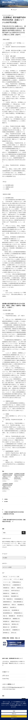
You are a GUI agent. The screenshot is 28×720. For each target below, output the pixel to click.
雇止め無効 (6, 629)
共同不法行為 (15, 590)
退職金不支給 (15, 621)
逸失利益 (6, 624)
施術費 (5, 607)
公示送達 (6, 590)
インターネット (14, 576)
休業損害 (6, 587)
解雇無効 (16, 618)
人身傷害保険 (16, 585)
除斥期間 (6, 501)
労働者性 (14, 593)
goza (12, 15)
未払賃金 (6, 610)
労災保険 (6, 596)
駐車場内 (6, 632)
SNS (5, 576)
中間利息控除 (16, 582)
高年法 (13, 632)
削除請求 (6, 593)
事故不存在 (6, 585)
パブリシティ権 (18, 579)
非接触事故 (15, 629)
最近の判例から (8, 2)
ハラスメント (7, 579)
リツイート (6, 582)
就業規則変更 (7, 601)
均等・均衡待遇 (8, 599)
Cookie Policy (5, 678)
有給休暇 (13, 607)
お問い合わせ (5, 675)
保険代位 (20, 587)
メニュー (15, 9)
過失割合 (15, 624)
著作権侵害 (7, 618)
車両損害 (6, 621)
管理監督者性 (18, 613)
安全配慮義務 (18, 599)
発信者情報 (15, 610)
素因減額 (12, 615)
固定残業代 (14, 596)
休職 (13, 587)
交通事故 (6, 499)
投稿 (14, 604)
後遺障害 (6, 604)
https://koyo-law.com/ (17, 687)
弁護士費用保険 (18, 601)
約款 (5, 615)
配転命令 (6, 627)
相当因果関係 (7, 613)
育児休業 (20, 615)
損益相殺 (21, 604)
